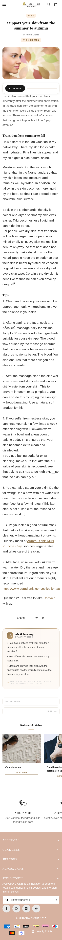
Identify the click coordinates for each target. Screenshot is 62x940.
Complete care (13, 767)
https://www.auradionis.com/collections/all (31, 588)
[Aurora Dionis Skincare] (31, 4)
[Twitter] (43, 618)
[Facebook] (30, 618)
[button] (56, 4)
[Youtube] (36, 908)
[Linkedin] (26, 908)
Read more (22, 773)
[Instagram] (16, 908)
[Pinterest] (37, 618)
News (31, 16)
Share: (21, 617)
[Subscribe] (56, 900)
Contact (49, 598)
